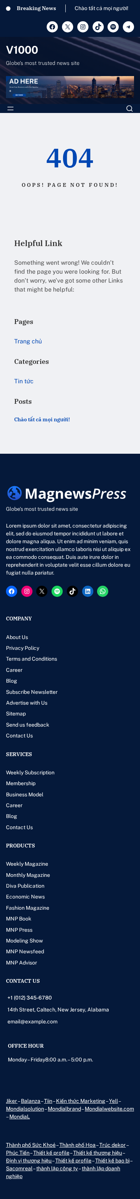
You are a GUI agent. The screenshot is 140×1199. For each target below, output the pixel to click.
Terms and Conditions (31, 659)
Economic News (25, 897)
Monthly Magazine (28, 875)
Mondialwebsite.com (109, 1109)
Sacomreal (19, 1168)
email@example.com (32, 1022)
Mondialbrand (64, 1109)
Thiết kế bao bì (112, 1161)
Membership (20, 783)
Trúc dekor (112, 1145)
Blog (11, 681)
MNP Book (18, 919)
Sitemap (16, 714)
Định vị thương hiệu (29, 1161)
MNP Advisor (21, 963)
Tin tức (24, 381)
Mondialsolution (25, 1109)
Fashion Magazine (27, 908)
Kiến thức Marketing (80, 1101)
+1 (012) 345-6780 (29, 998)
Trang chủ (28, 341)
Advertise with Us (26, 703)
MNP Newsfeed (25, 951)
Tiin (48, 1101)
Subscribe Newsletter (31, 692)
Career (14, 670)
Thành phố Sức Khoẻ (31, 1145)
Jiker (12, 1101)
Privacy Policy (22, 648)
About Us (17, 637)
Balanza (31, 1101)
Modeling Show (24, 941)
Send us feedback (27, 725)
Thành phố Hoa (77, 1145)
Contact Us (19, 736)
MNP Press (19, 930)
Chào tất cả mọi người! (101, 8)
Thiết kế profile (51, 1153)
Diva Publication (25, 886)
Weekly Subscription (30, 772)
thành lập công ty (57, 1168)
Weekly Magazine (27, 864)
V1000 (22, 50)
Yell (113, 1101)
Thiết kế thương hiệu (97, 1153)
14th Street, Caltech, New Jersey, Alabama (58, 1010)
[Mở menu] (10, 108)
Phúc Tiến (18, 1153)
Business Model (24, 794)
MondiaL (19, 1117)
